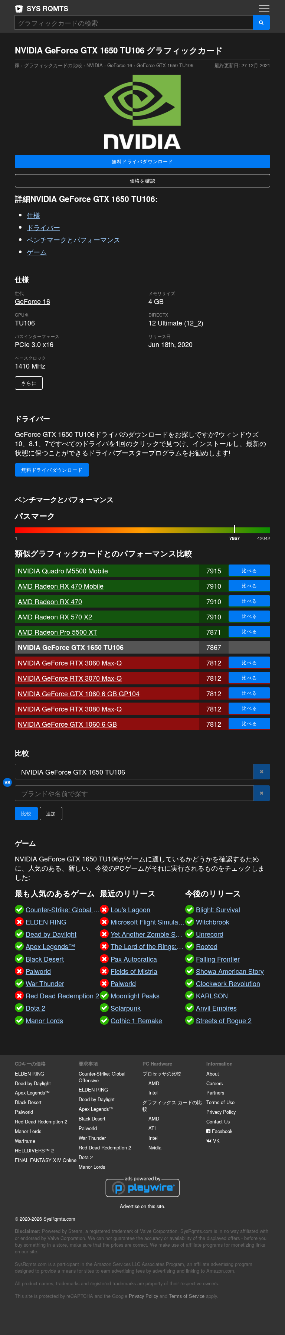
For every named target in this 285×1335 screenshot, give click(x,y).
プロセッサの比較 (161, 1073)
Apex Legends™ (32, 1092)
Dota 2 (86, 1157)
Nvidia (154, 1147)
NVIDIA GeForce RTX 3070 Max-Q (70, 678)
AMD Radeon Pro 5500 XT (57, 632)
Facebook (221, 1131)
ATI (152, 1128)
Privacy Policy (221, 1111)
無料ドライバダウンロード (142, 161)
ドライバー (43, 227)
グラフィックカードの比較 (53, 65)
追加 (51, 813)
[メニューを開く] (264, 8)
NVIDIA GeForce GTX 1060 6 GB (67, 724)
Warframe (25, 1140)
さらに (28, 382)
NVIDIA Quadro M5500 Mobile (63, 570)
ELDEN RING (29, 1073)
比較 (26, 813)
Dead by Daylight (33, 1083)
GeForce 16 (119, 65)
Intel (153, 1092)
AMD (153, 1083)
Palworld (24, 1111)
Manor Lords (28, 1131)
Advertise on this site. (143, 1206)
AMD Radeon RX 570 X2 (55, 616)
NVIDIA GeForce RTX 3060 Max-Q (70, 662)
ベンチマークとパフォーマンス (73, 239)
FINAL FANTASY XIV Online (45, 1160)
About (212, 1073)
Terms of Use (220, 1102)
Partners (215, 1092)
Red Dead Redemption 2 (41, 1121)
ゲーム (37, 251)
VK (216, 1140)
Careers (214, 1083)
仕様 (33, 215)
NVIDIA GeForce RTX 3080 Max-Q (70, 708)
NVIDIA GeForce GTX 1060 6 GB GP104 (79, 693)
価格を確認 (142, 180)
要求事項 (88, 1063)
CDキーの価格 (30, 1063)
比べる (249, 570)
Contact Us (218, 1121)
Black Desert (28, 1102)
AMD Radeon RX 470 (50, 601)
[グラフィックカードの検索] (261, 22)
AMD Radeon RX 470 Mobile (61, 585)
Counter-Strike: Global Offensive (102, 1077)
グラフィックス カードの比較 (172, 1105)
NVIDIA (94, 65)
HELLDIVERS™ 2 (34, 1150)
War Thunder (92, 1137)
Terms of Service (186, 1295)
